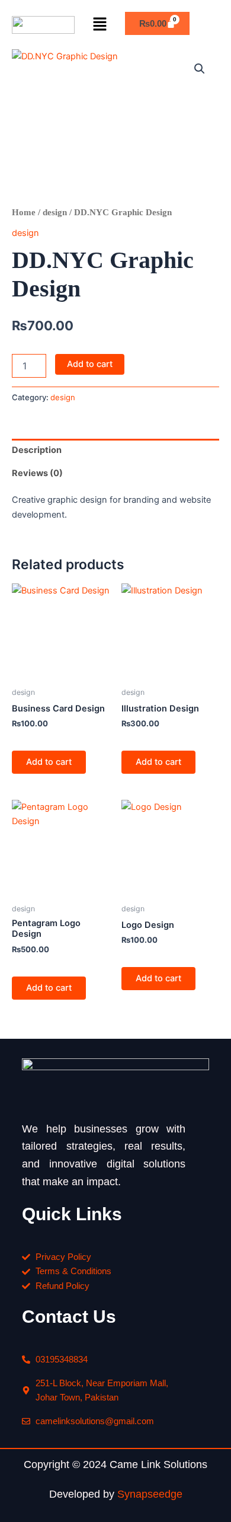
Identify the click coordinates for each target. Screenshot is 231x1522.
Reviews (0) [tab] (37, 473)
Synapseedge (149, 1494)
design (55, 212)
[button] (99, 24)
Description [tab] (37, 450)
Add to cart (90, 364)
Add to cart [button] (49, 762)
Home (24, 212)
